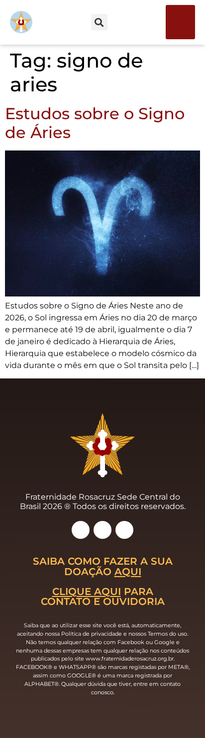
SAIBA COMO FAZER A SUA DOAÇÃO (103, 566)
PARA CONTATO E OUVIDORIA (103, 596)
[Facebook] (102, 530)
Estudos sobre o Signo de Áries (95, 123)
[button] (180, 22)
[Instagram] (81, 530)
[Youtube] (124, 530)
